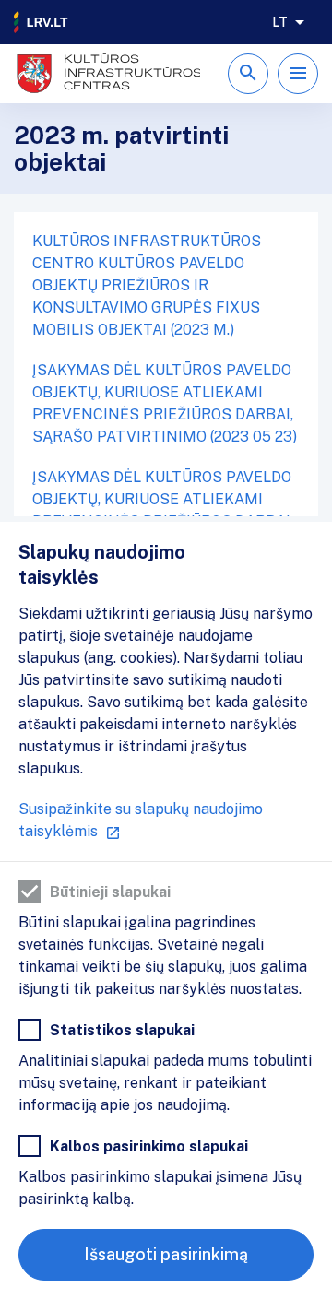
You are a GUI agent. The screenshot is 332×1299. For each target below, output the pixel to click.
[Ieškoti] (248, 73)
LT (280, 22)
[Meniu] (298, 73)
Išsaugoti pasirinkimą (166, 1254)
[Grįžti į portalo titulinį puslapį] (41, 22)
